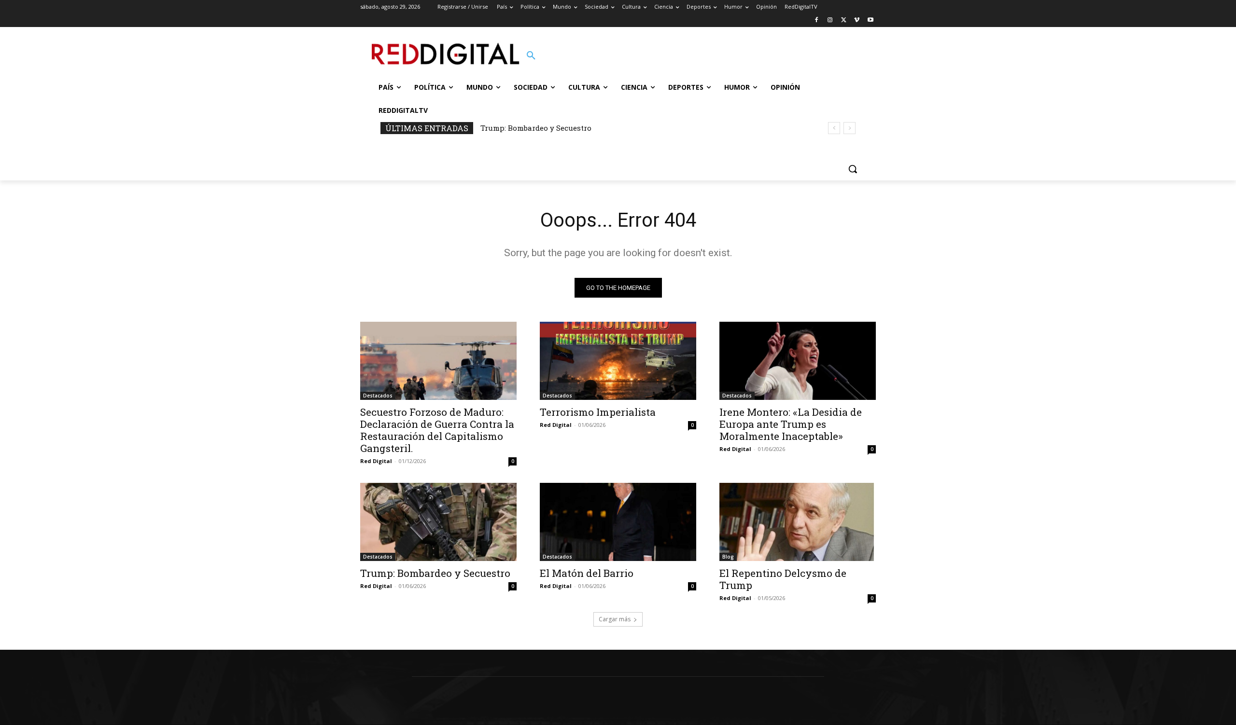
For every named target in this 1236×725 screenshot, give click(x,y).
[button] (531, 56)
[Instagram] (830, 20)
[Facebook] (816, 20)
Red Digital (376, 461)
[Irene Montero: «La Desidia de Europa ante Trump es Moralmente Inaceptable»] (797, 361)
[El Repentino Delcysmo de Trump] (797, 522)
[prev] (834, 128)
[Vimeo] (856, 20)
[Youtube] (870, 20)
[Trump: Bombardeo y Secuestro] (438, 522)
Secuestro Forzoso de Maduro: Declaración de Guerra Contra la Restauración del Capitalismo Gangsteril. (437, 430)
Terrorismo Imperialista (598, 412)
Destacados (378, 395)
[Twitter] (843, 20)
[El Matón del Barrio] (618, 522)
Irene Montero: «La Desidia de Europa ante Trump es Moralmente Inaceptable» (790, 424)
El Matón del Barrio (586, 573)
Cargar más (615, 619)
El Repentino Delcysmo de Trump (782, 579)
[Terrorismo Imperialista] (618, 361)
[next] (849, 128)
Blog (728, 556)
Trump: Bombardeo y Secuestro (535, 128)
